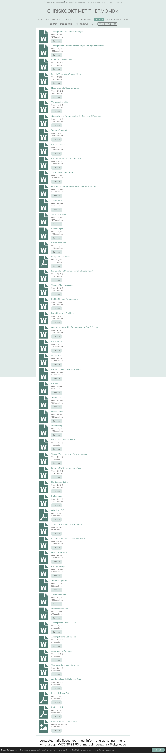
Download (56, 41)
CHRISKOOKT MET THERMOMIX (83, 11)
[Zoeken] (92, 23)
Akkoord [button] (158, 750)
